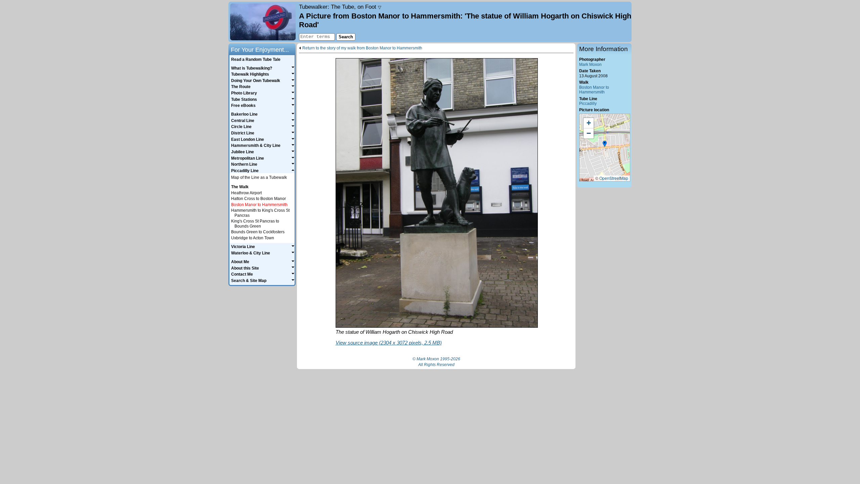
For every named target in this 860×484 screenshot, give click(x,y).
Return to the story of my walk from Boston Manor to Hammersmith (362, 48)
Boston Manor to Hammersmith (594, 90)
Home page (263, 21)
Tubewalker (340, 6)
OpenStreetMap (613, 178)
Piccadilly (588, 103)
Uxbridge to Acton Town (252, 238)
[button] (605, 144)
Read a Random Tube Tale (256, 59)
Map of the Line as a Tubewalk (259, 177)
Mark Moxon (590, 64)
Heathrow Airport (246, 193)
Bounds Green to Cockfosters (258, 232)
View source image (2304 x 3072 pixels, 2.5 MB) (389, 343)
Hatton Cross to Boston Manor (258, 198)
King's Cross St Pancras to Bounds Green (255, 224)
